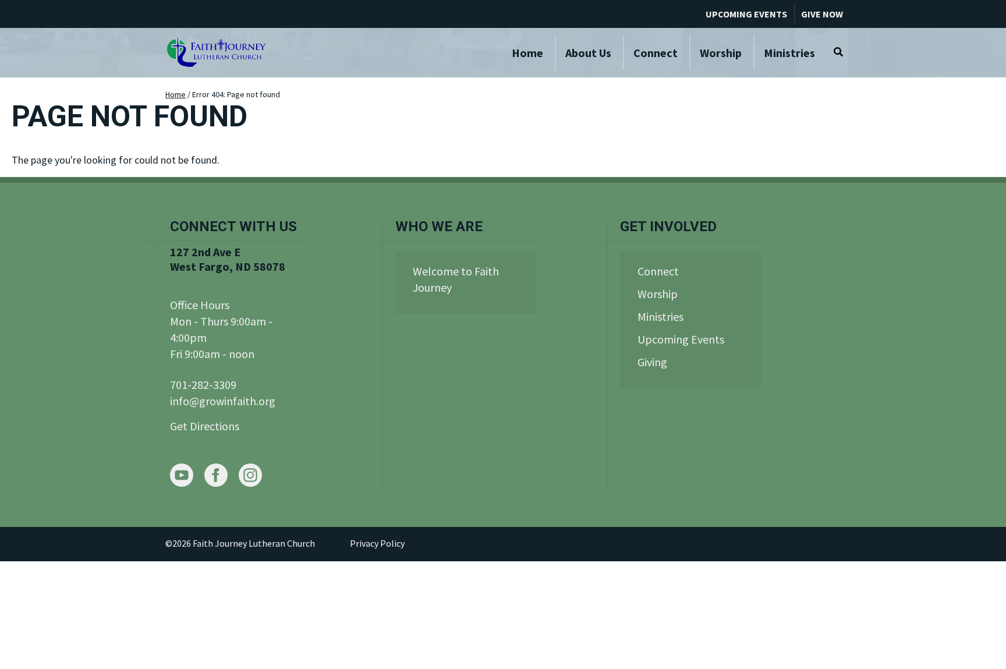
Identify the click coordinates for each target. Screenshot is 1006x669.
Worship (721, 52)
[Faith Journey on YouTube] (181, 476)
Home (527, 52)
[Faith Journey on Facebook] (216, 476)
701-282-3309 (203, 384)
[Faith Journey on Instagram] (250, 476)
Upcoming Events (746, 14)
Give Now (822, 14)
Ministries (789, 52)
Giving (652, 362)
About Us (588, 52)
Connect (655, 52)
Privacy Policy (377, 543)
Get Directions (204, 426)
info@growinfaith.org (222, 401)
